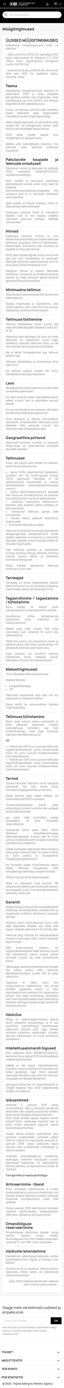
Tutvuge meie (26, 1175)
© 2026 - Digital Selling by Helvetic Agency (27, 1383)
